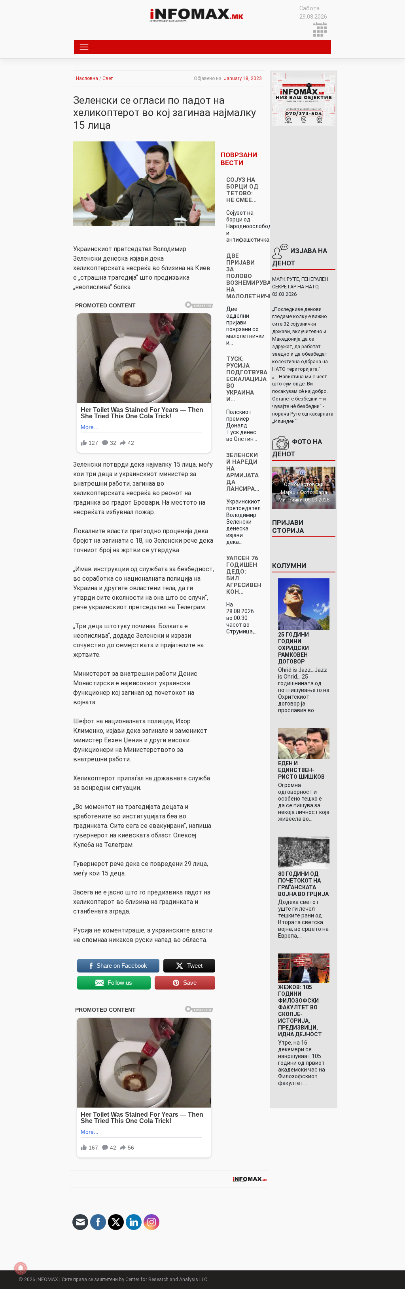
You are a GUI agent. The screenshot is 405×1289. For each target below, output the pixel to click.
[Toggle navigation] (84, 47)
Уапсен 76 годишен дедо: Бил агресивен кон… (243, 575)
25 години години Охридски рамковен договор (293, 648)
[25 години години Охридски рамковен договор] (304, 604)
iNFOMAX (47, 1279)
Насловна (87, 78)
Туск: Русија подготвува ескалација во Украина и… (246, 379)
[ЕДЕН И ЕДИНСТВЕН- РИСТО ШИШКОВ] (304, 743)
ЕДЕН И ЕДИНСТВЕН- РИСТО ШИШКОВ (301, 770)
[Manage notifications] (20, 1268)
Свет (107, 78)
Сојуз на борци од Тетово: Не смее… (242, 190)
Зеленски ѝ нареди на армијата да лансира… (242, 472)
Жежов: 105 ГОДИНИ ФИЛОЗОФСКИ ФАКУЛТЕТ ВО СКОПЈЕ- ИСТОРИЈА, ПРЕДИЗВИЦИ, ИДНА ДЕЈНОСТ (300, 1010)
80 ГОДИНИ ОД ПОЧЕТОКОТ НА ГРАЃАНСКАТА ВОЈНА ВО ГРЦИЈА (303, 884)
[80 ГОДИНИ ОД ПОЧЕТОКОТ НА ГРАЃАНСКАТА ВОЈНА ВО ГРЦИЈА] (304, 852)
